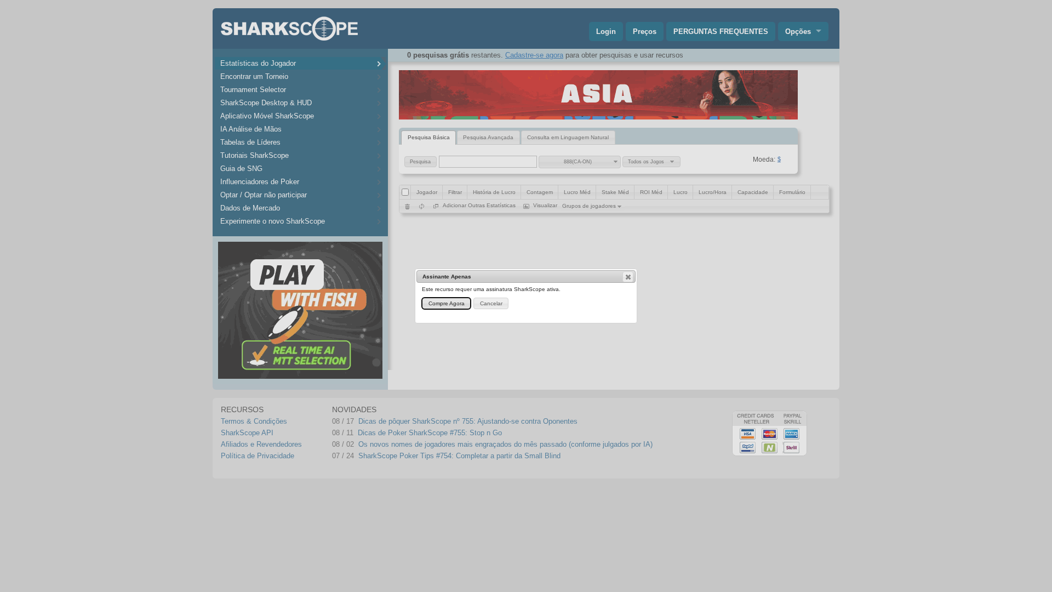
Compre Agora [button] (446, 303)
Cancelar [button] (491, 303)
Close (627, 276)
